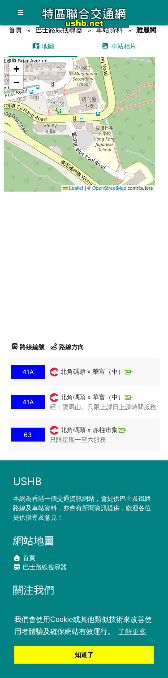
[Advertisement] (84, 263)
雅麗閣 (146, 30)
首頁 (15, 30)
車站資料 (109, 30)
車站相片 (122, 46)
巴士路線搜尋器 (58, 30)
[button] (80, 115)
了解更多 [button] (132, 631)
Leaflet (75, 187)
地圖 (47, 46)
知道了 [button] (84, 654)
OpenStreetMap (109, 187)
